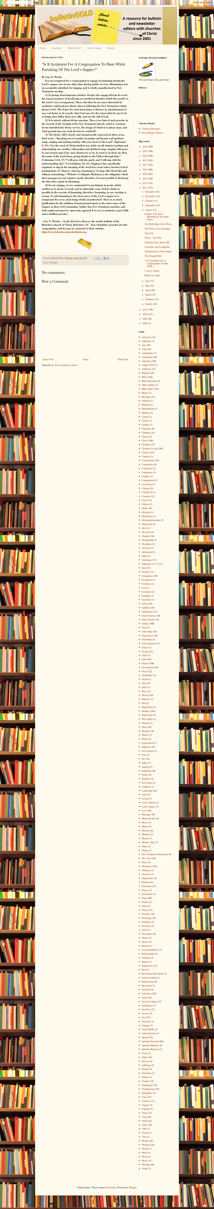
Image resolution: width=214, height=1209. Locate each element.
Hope (144, 727)
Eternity (145, 571)
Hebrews (146, 699)
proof (144, 929)
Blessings (146, 396)
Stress (144, 1053)
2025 (145, 151)
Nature (145, 850)
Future (145, 647)
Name (144, 846)
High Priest (147, 707)
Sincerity (146, 1021)
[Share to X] (101, 258)
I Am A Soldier (152, 270)
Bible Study (147, 388)
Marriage (146, 814)
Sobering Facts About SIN (157, 242)
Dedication (147, 516)
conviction (147, 484)
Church (145, 452)
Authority (146, 368)
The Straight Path (153, 255)
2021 (145, 169)
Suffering (146, 1065)
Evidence (146, 583)
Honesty (145, 723)
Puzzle (145, 937)
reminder (146, 957)
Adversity (146, 337)
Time (144, 1096)
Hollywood (147, 715)
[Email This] (95, 258)
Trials (144, 1112)
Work (144, 1152)
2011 (145, 309)
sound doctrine (149, 1033)
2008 (145, 323)
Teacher (145, 1081)
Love (144, 810)
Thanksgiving (148, 1088)
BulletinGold (148, 408)
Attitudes (146, 361)
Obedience (147, 866)
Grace (144, 671)
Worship (53, 262)
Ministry (146, 830)
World (145, 1156)
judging (145, 766)
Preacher (146, 913)
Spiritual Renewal (150, 1049)
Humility (146, 731)
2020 (145, 174)
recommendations (150, 949)
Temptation (147, 1085)
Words (145, 1148)
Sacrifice (146, 989)
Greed (144, 679)
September (150, 205)
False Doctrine (148, 615)
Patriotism (146, 886)
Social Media (148, 1029)
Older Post (123, 359)
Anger (145, 349)
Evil (144, 587)
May (147, 285)
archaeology (147, 353)
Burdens (145, 412)
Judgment (146, 770)
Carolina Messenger (151, 128)
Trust (144, 1116)
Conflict (145, 476)
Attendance (147, 357)
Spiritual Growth (150, 1041)
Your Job (149, 233)
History (111, 48)
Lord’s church (148, 802)
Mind (144, 826)
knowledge (147, 782)
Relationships (148, 953)
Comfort (146, 456)
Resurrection (148, 981)
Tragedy (145, 1108)
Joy (143, 758)
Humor (145, 734)
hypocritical (147, 742)
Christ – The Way (153, 237)
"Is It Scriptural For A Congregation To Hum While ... (156, 263)
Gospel (145, 663)
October (149, 200)
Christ (144, 440)
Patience (146, 882)
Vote (144, 1136)
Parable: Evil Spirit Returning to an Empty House (157, 216)
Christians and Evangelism (157, 246)
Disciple (145, 536)
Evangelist (147, 579)
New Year (146, 858)
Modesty (146, 834)
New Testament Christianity (155, 854)
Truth (144, 1120)
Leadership (147, 790)
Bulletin (145, 404)
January (149, 303)
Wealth (145, 1140)
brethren (146, 400)
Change (145, 424)
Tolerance (146, 1101)
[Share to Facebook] (104, 258)
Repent (145, 961)
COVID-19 (147, 492)
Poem (144, 898)
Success (145, 1061)
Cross (144, 500)
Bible (144, 376)
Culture (145, 504)
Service (145, 1013)
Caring (145, 416)
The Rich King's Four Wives (158, 224)
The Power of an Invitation (157, 228)
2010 (145, 314)
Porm (144, 906)
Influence (146, 746)
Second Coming (149, 1001)
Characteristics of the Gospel (158, 251)
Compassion (147, 464)
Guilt (144, 687)
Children (146, 432)
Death (144, 508)
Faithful (145, 607)
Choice (145, 436)
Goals (144, 655)
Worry (145, 1160)
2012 (145, 187)
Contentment (148, 480)
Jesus (144, 754)
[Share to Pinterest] (108, 258)
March (148, 294)
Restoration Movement (152, 973)
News (144, 862)
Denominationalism (151, 520)
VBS (144, 1128)
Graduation (147, 675)
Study (144, 1057)
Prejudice (146, 921)
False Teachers (148, 619)
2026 (145, 146)
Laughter (146, 786)
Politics (145, 902)
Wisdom (146, 1144)
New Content (94, 48)
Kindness (146, 778)
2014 (145, 178)
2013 (145, 183)
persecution (147, 894)
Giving (145, 651)
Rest (144, 969)
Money (145, 838)
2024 (145, 155)
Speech (145, 1037)
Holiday (145, 711)
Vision (145, 1132)
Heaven (145, 695)
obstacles (146, 874)
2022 (145, 164)
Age (144, 345)
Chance (145, 420)
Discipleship (147, 539)
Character (146, 428)
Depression (147, 524)
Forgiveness (147, 635)
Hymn (145, 738)
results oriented (149, 977)
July (147, 281)
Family (145, 623)
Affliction (146, 341)
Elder (144, 556)
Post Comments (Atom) (66, 365)
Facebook (57, 48)
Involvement (148, 750)
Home (42, 48)
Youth (144, 1168)
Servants (146, 1009)
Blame (145, 392)
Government (147, 667)
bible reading (148, 384)
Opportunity (147, 878)
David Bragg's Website (152, 132)
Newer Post (48, 359)
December (150, 191)
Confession (147, 468)
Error (144, 567)
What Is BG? (74, 48)
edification (147, 552)
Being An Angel (152, 275)
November (150, 196)
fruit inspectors (149, 643)
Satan (144, 997)
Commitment (148, 460)
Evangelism (147, 575)
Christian (146, 444)
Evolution (146, 591)
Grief (144, 683)
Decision (146, 512)
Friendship (147, 639)
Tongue (145, 1105)
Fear (144, 627)
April (148, 290)
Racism (145, 945)
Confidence (147, 472)
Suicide (145, 1069)
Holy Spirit (147, 719)
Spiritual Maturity (150, 1045)
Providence (147, 933)
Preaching (146, 917)
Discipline (146, 543)
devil (144, 528)
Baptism (145, 372)
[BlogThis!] (98, 258)
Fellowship (147, 631)
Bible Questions (149, 380)
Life (144, 794)
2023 (145, 160)
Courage (146, 488)
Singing (145, 1025)
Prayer (145, 909)
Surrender (146, 1073)
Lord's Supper (148, 806)
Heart (144, 691)
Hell (144, 703)
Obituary (146, 870)
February (149, 299)
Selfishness (147, 1005)
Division (146, 547)
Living (145, 798)
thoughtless (147, 1092)
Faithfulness (147, 611)
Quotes (145, 941)
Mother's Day (148, 842)
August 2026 (148, 364)
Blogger (132, 1187)
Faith (144, 603)
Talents (145, 1077)
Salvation (146, 993)
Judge (144, 762)
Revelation (147, 985)
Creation (146, 496)
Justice (145, 774)
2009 (145, 318)
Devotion (146, 532)
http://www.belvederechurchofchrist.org (64, 232)
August (149, 209)
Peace (144, 890)
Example (146, 595)
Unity (144, 1124)
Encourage (147, 559)
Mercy (145, 822)
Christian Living (149, 448)
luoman (112, 1187)
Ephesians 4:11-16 (150, 563)
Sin (143, 1017)
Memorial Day (148, 818)
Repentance (147, 965)
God (144, 659)
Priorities (146, 925)
